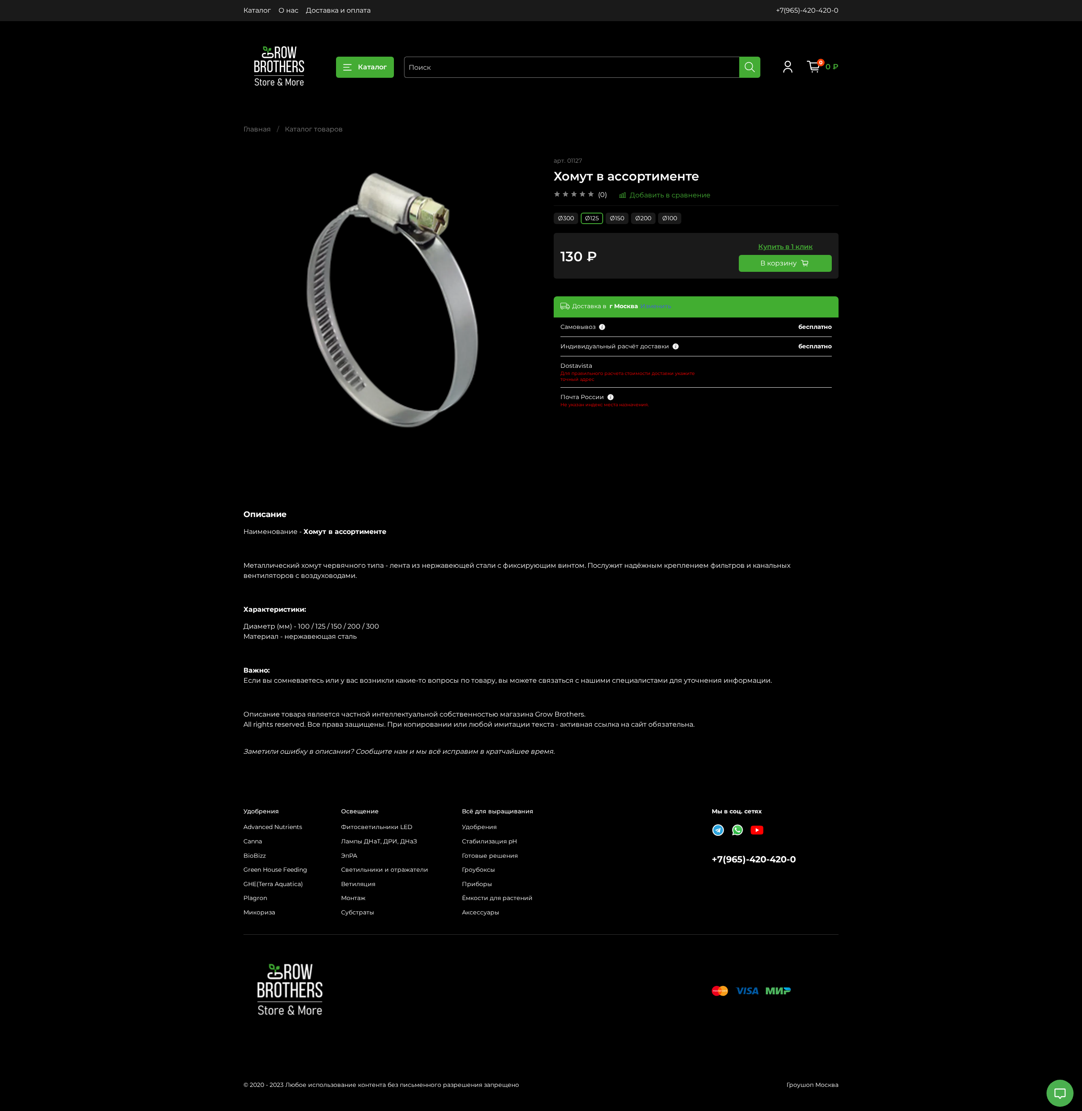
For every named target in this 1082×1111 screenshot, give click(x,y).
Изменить (655, 306)
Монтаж (353, 898)
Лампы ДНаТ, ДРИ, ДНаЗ (379, 841)
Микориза (259, 912)
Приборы (477, 884)
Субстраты (357, 912)
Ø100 (669, 218)
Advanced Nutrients (272, 827)
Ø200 (643, 218)
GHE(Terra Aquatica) (273, 884)
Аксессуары (480, 912)
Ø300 (566, 218)
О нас (288, 10)
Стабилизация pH (489, 841)
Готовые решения (490, 855)
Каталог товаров (314, 129)
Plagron (255, 898)
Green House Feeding (275, 869)
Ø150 (617, 218)
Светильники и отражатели (384, 869)
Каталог (257, 10)
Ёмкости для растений (497, 898)
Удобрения (479, 827)
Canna (252, 841)
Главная (257, 129)
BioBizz (254, 855)
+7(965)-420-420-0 (807, 10)
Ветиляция (358, 884)
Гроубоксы (478, 869)
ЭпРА (349, 855)
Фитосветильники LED (377, 827)
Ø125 (592, 218)
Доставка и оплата (338, 10)
